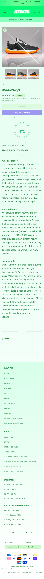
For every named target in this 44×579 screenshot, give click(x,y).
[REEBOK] (22, 154)
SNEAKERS (8, 393)
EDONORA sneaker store (14, 423)
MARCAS (7, 413)
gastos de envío (23, 98)
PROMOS (8, 408)
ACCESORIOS (9, 403)
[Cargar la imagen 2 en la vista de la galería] (22, 74)
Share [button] (6, 339)
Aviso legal (38, 572)
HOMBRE (7, 389)
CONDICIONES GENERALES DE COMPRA (20, 462)
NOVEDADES (9, 379)
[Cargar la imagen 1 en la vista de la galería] (10, 74)
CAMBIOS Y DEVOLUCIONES (15, 457)
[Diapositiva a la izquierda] (2, 74)
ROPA (6, 398)
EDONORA (19, 566)
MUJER (7, 384)
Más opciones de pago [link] (22, 118)
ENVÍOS (7, 442)
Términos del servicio (13, 467)
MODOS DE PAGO (11, 447)
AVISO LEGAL (9, 452)
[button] (4, 11)
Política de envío (26, 572)
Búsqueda (8, 437)
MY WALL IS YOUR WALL (14, 418)
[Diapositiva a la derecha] (41, 74)
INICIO (7, 374)
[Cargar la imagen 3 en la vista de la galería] (33, 74)
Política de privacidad (34, 569)
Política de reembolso (13, 472)
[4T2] (22, 139)
